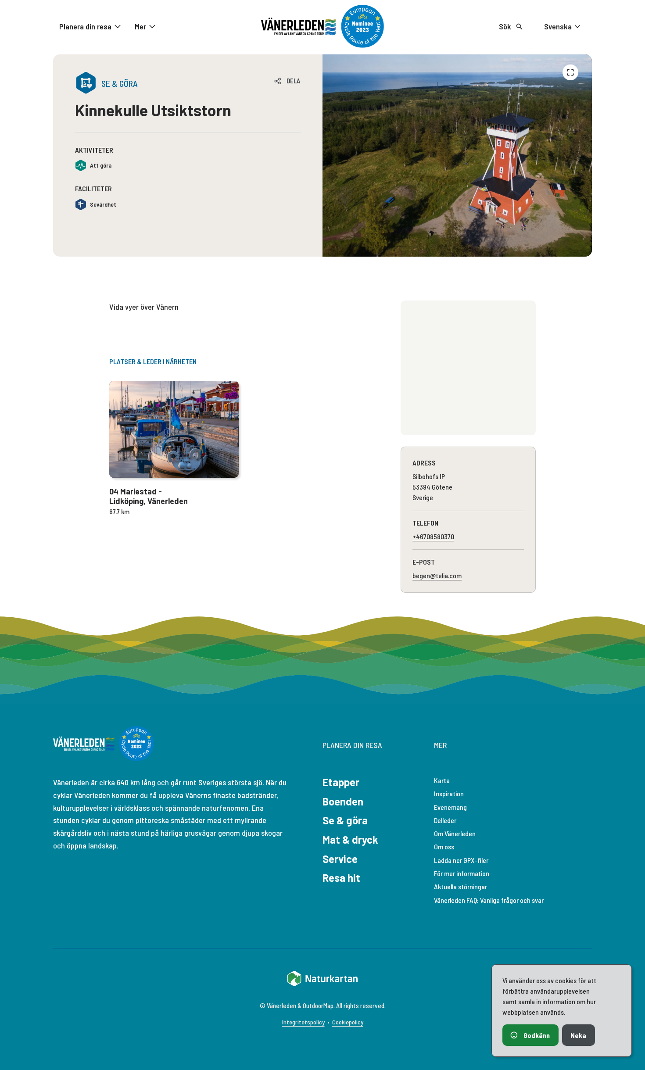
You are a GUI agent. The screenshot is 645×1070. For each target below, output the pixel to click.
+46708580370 (433, 536)
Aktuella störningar (460, 886)
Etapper (340, 782)
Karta (442, 780)
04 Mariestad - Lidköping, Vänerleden (148, 496)
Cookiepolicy (347, 1022)
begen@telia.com (437, 575)
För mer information (461, 873)
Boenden (342, 801)
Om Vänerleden (455, 833)
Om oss (444, 846)
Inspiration (449, 793)
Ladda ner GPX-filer (461, 860)
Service (340, 858)
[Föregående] (570, 72)
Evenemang (450, 807)
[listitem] (457, 155)
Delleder (445, 820)
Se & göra (345, 820)
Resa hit (341, 877)
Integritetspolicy (303, 1022)
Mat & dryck (350, 839)
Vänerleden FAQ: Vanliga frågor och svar (489, 900)
